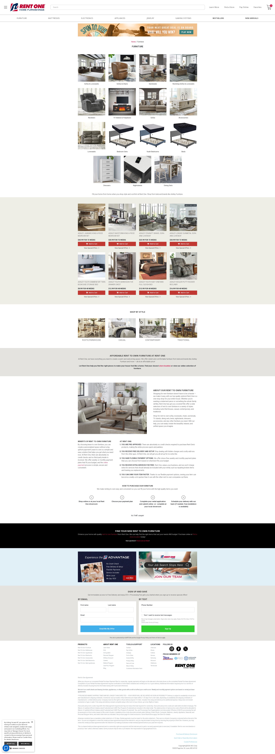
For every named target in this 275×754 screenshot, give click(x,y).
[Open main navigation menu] (5, 7)
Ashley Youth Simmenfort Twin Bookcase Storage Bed (91, 283)
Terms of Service (157, 637)
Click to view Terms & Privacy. (150, 622)
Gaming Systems (183, 18)
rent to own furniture (109, 534)
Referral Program (108, 663)
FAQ (104, 650)
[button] (18, 748)
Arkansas (153, 647)
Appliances (120, 18)
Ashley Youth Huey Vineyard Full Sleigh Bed (151, 283)
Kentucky (153, 658)
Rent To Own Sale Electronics (86, 660)
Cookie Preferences (190, 742)
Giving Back (106, 653)
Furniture (22, 18)
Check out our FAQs (142, 541)
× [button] (32, 722)
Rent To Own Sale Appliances (86, 663)
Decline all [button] (25, 744)
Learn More (214, 7)
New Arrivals (251, 18)
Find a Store (229, 7)
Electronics (87, 18)
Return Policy (130, 666)
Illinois (152, 650)
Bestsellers (218, 18)
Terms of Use (130, 663)
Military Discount (108, 658)
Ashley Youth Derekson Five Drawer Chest (120, 283)
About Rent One (110, 644)
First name (84, 605)
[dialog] (18, 736)
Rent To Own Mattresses (85, 650)
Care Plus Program (108, 665)
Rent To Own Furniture (84, 647)
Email (82, 615)
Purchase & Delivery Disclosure (186, 734)
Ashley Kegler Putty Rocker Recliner (182, 283)
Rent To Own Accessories (85, 658)
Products (82, 644)
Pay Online (243, 7)
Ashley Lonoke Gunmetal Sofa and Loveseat (183, 234)
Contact (128, 647)
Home (133, 42)
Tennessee (154, 665)
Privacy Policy (145, 637)
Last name (112, 605)
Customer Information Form (134, 668)
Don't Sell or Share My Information (185, 738)
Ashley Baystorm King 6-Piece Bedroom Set (121, 234)
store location (165, 366)
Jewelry (150, 18)
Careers (105, 660)
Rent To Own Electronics (85, 655)
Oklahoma (153, 663)
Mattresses (54, 18)
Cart (271, 6)
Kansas (153, 655)
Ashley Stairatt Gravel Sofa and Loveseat (151, 234)
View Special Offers (90, 248)
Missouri (153, 660)
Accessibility (130, 658)
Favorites (257, 7)
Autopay (128, 653)
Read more (15, 739)
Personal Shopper (108, 655)
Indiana (153, 653)
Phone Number (147, 605)
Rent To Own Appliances (85, 653)
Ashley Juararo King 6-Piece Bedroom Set (90, 234)
